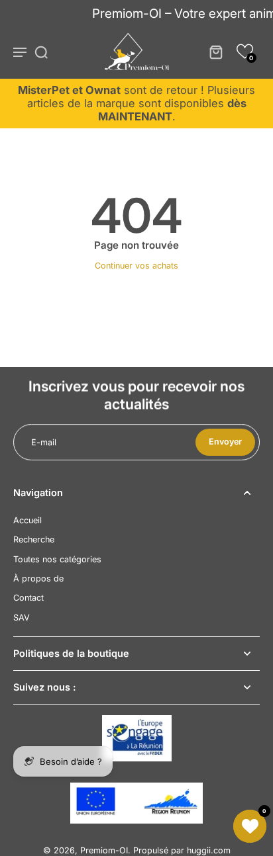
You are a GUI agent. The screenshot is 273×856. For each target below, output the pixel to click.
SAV (21, 617)
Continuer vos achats (136, 266)
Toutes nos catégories (57, 559)
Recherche (33, 539)
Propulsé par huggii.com (182, 850)
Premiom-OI (104, 850)
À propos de (38, 578)
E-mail (43, 442)
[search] (41, 51)
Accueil (27, 520)
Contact (28, 598)
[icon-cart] (215, 51)
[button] (245, 51)
